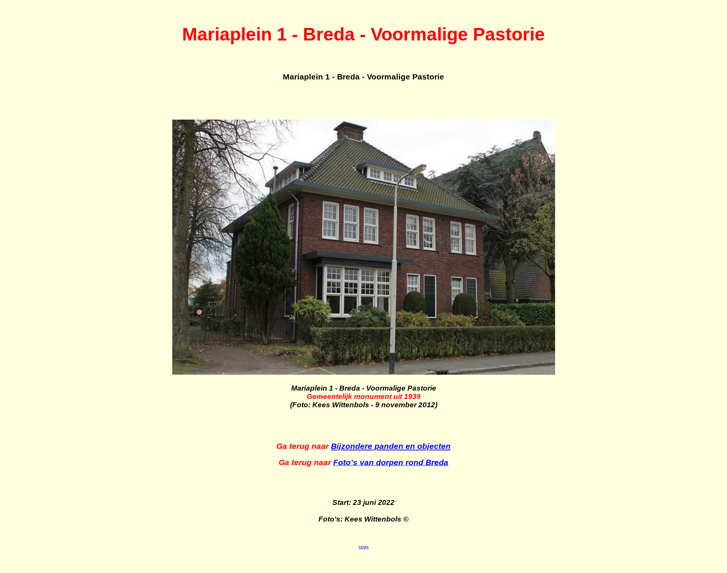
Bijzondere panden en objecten (391, 446)
